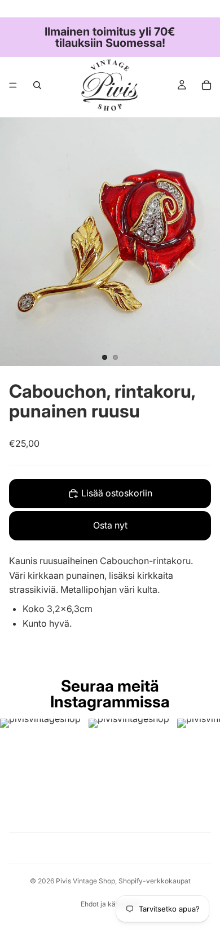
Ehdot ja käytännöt (110, 904)
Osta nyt (110, 525)
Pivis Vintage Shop (85, 881)
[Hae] (37, 85)
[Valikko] (13, 85)
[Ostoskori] (206, 85)
